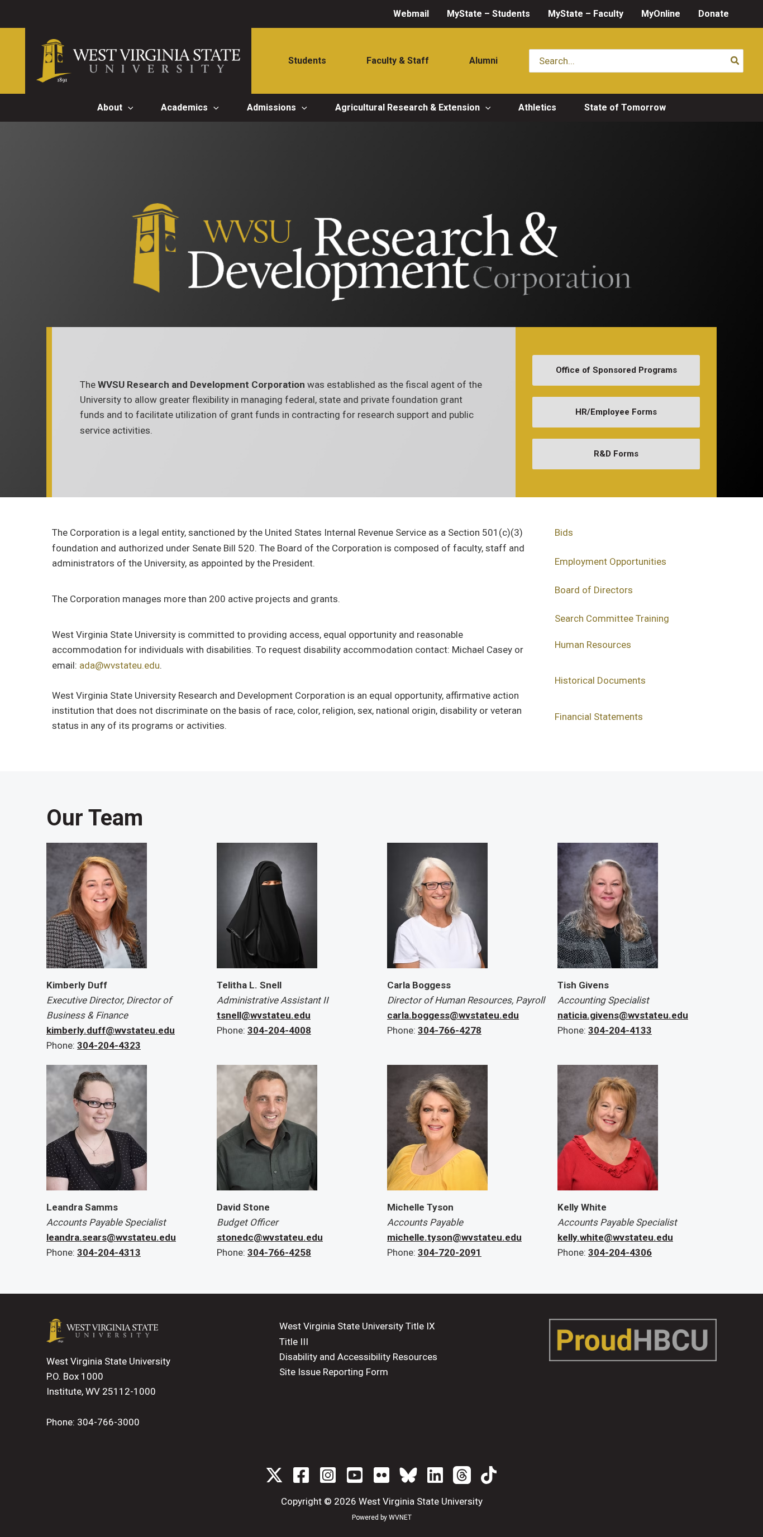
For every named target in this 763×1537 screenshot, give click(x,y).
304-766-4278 (449, 1030)
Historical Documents (600, 680)
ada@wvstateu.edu (119, 665)
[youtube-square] (355, 1475)
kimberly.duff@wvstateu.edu (110, 1030)
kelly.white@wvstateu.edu (615, 1237)
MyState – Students (488, 13)
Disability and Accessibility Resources (358, 1356)
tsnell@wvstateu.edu (264, 1015)
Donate (713, 13)
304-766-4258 (279, 1252)
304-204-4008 (279, 1030)
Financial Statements (599, 716)
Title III (293, 1341)
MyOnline (660, 13)
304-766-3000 (108, 1422)
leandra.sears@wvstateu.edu (111, 1237)
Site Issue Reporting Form (333, 1371)
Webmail (411, 13)
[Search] (735, 61)
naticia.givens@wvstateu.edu (622, 1015)
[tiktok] (489, 1475)
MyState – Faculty (585, 13)
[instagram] (328, 1475)
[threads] (462, 1475)
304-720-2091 (449, 1252)
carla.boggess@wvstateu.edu (453, 1015)
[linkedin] (435, 1475)
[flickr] (381, 1475)
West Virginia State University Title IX (357, 1326)
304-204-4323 (109, 1045)
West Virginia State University (421, 1501)
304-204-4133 (620, 1030)
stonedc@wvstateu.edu (270, 1237)
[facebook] (301, 1475)
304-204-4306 (620, 1252)
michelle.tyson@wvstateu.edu (454, 1237)
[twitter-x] (274, 1475)
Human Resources (593, 644)
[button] (127, 107)
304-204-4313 (109, 1252)
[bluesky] (408, 1475)
